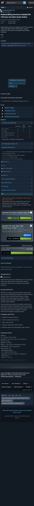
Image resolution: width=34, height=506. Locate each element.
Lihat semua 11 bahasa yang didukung (12, 139)
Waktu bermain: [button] (6, 400)
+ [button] (2, 37)
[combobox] (14, 2)
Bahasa (25, 383)
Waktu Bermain (18, 387)
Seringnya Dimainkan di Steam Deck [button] (12, 403)
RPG (18, 155)
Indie (15, 155)
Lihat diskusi (4, 186)
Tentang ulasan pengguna (7, 376)
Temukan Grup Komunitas (8, 190)
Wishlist (31, 7)
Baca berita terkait (6, 182)
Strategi (22, 155)
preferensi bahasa (18, 101)
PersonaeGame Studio (14, 19)
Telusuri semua (27, 245)
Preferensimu (18, 376)
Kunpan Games (12, 21)
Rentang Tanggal (6, 387)
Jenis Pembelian (16, 383)
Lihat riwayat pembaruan (8, 179)
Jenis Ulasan (5, 383)
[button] (3, 7)
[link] (13, 218)
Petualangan (9, 155)
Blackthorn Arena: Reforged (15, 231)
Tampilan (28, 387)
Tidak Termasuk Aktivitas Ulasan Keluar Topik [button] (15, 398)
